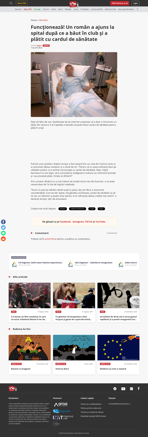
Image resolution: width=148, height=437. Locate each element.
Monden (43, 20)
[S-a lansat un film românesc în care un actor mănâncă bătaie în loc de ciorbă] (30, 302)
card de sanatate (77, 209)
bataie (62, 209)
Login (135, 3)
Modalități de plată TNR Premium (93, 416)
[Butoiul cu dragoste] (30, 354)
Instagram (78, 221)
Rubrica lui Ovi (16, 364)
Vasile (39, 46)
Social (14, 312)
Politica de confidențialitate (91, 404)
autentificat (50, 238)
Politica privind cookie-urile (91, 408)
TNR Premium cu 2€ (120, 3)
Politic (58, 312)
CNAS (101, 209)
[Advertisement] (74, 146)
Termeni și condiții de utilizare (92, 412)
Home (34, 20)
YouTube (100, 221)
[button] (12, 9)
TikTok (89, 221)
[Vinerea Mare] (74, 354)
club (92, 209)
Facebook (65, 221)
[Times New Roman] (74, 4)
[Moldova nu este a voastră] (118, 354)
